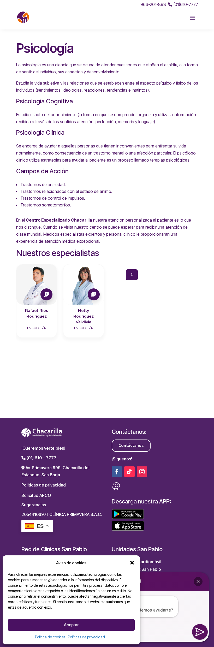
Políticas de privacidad (86, 637)
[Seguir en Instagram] (142, 471)
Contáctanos (131, 445)
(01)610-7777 (185, 4)
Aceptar (71, 624)
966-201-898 (153, 4)
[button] (132, 562)
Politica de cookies (50, 637)
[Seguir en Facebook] (117, 471)
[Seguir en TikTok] (129, 471)
